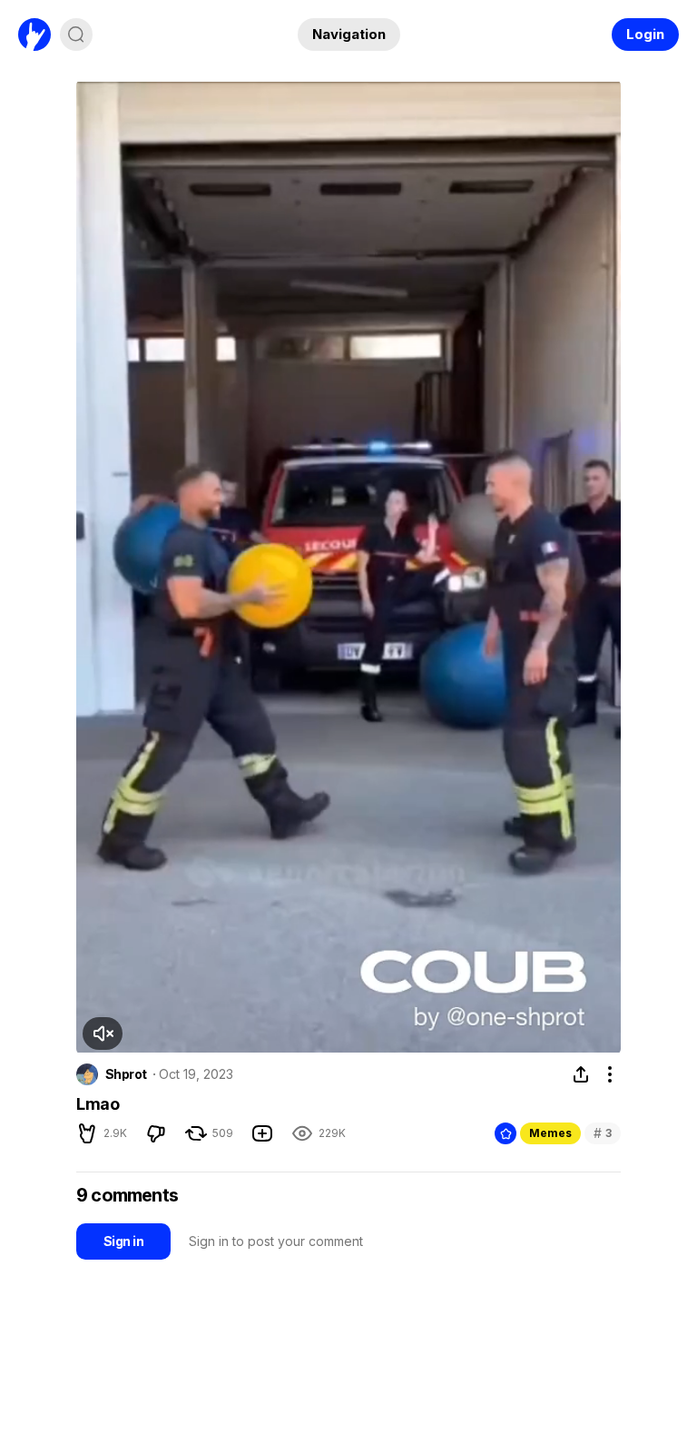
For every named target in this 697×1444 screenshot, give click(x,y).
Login (645, 34)
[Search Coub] (76, 34)
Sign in (123, 1241)
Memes (550, 1133)
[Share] (581, 1074)
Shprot (126, 1074)
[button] (103, 1033)
